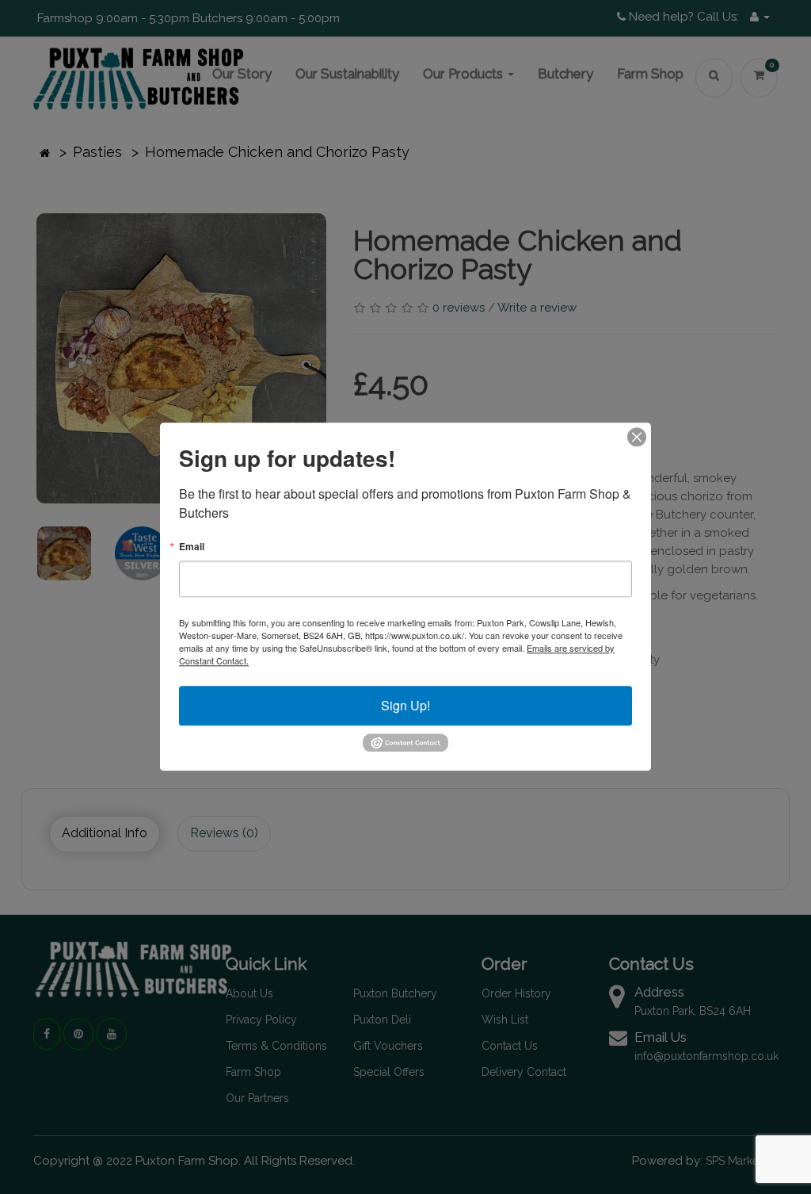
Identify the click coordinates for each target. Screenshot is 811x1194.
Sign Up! (405, 705)
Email (191, 546)
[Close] (636, 436)
